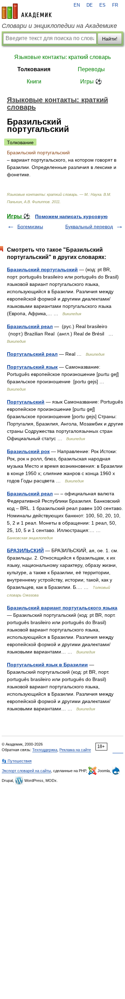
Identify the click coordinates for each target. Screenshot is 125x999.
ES (102, 5)
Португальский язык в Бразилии (47, 664)
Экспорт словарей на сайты (26, 771)
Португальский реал (32, 354)
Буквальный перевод (89, 226)
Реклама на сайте (75, 750)
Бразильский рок (28, 451)
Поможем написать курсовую (71, 216)
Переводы (91, 69)
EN (77, 5)
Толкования (33, 69)
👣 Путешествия (17, 761)
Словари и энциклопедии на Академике (59, 25)
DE (89, 5)
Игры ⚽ (91, 81)
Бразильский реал (30, 326)
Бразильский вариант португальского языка (62, 607)
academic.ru (27, 11)
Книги (34, 81)
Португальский (25, 402)
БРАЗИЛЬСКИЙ (25, 550)
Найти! (109, 39)
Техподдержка (44, 750)
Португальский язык (32, 367)
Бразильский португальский (42, 269)
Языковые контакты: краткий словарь (62, 57)
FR (115, 5)
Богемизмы (30, 226)
